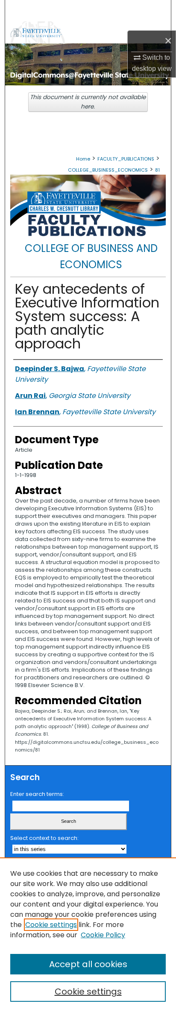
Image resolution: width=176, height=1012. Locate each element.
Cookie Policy (103, 935)
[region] (88, 934)
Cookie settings (51, 925)
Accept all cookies (88, 964)
